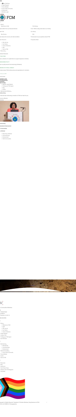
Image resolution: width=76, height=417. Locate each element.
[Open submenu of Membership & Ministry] (11, 91)
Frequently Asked (34, 39)
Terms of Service (51, 402)
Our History (33, 31)
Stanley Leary (20, 404)
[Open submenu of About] (3, 323)
